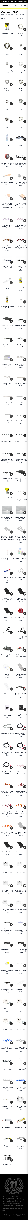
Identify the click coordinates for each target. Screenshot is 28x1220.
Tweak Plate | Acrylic (20, 989)
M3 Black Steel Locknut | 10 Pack (7, 1088)
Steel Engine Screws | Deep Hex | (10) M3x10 (21, 164)
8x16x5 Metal (20, 126)
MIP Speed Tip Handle (7, 182)
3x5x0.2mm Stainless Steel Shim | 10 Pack (20, 871)
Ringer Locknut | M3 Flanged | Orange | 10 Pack (7, 247)
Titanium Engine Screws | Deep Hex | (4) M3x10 (21, 498)
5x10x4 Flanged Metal (21, 108)
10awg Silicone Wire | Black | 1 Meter (7, 772)
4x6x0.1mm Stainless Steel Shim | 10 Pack (7, 891)
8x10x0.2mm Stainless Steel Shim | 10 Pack (21, 1028)
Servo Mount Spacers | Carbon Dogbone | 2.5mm (7, 951)
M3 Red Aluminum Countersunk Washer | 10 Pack (21, 793)
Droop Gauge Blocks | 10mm (7, 384)
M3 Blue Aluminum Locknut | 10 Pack (21, 1088)
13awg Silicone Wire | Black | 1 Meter (7, 753)
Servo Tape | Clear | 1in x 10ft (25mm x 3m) (21, 618)
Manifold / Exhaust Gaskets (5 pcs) (21, 1145)
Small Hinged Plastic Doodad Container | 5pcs (21, 1108)
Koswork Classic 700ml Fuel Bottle (21, 517)
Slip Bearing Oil (7, 1145)
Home (2, 14)
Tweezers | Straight (7, 420)
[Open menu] (25, 5)
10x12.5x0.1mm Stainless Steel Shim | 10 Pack (7, 910)
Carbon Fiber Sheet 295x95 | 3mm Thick (21, 852)
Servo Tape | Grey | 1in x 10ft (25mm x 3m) (7, 164)
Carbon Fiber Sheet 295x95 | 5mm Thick (7, 599)
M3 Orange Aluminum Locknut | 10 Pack (7, 833)
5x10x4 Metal (7, 126)
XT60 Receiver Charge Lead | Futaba (21, 326)
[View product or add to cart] (24, 29)
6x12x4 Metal (20, 89)
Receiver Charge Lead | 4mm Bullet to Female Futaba (21, 695)
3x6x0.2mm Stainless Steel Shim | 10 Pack (7, 1009)
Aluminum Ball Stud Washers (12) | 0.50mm (7, 440)
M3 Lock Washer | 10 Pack (20, 970)
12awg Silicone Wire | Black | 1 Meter (21, 753)
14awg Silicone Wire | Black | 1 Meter (21, 734)
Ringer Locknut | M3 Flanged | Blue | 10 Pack (7, 267)
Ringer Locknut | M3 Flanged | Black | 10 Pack (20, 268)
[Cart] (22, 5)
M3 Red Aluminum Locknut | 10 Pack (21, 772)
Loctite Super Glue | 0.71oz (7, 144)
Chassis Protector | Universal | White (7, 694)
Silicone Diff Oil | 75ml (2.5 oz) (21, 287)
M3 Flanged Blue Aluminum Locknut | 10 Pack (7, 1049)
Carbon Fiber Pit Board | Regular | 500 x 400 (20, 479)
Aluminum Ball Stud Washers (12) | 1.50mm (7, 460)
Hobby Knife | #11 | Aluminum (7, 345)
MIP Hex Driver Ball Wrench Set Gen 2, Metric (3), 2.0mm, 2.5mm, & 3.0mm (7, 205)
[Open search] (16, 6)
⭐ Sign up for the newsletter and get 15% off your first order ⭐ (14, 1)
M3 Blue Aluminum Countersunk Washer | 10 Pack (21, 930)
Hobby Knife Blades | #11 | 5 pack (20, 345)
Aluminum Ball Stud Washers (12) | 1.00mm (21, 440)
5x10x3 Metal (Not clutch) (7, 89)
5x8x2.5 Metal (7, 108)
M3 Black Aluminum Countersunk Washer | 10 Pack (7, 930)
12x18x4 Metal (21, 33)
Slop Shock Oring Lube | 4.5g (7, 970)
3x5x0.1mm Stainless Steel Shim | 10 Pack (7, 871)
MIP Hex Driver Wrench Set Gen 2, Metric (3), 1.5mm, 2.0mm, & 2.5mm (20, 204)
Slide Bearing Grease (20, 1127)
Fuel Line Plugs (21, 306)
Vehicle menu (8, 19)
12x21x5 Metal (7, 53)
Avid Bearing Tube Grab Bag (7, 498)
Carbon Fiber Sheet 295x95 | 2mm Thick (7, 852)
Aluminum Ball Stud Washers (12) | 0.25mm (21, 421)
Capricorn (17, 14)
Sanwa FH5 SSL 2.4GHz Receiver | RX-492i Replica (21, 184)
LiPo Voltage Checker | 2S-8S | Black (21, 714)
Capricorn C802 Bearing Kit (7, 34)
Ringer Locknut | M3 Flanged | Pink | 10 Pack (20, 225)
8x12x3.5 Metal (21, 71)
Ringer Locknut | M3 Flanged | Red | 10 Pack (21, 246)
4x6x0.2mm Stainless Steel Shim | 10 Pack (20, 891)
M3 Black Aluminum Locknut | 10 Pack (7, 1068)
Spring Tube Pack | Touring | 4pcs (21, 1068)
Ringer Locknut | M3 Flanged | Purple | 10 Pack (7, 226)
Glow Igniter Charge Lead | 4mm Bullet (21, 655)
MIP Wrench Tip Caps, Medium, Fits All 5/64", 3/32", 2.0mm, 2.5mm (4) (7, 538)
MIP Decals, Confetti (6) (21, 577)
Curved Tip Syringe (7, 1127)
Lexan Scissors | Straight (20, 637)
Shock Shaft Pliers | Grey (7, 733)
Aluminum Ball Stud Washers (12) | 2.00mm (21, 460)
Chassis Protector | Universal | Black (21, 674)
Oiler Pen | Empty (7, 1106)
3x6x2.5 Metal (20, 53)
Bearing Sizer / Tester (7, 402)
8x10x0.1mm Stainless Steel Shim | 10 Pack (7, 1028)
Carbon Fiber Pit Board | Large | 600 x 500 (7, 326)
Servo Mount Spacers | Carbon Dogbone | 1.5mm (21, 951)
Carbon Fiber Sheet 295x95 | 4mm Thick (21, 599)
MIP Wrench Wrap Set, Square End (21, 559)
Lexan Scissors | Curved (7, 637)
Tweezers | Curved (21, 402)
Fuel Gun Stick (7, 287)
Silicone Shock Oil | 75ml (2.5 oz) (7, 307)
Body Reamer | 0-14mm (21, 383)
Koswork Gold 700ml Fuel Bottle (7, 559)
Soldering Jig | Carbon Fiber (7, 655)
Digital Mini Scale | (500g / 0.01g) (7, 365)
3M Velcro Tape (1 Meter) (20, 144)
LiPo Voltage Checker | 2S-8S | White (7, 714)
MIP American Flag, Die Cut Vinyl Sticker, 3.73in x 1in (7, 579)
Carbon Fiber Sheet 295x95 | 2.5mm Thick (21, 833)
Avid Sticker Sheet (7, 1164)
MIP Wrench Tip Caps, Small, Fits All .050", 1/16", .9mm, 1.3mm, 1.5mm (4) (21, 538)
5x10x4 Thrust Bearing (7, 71)
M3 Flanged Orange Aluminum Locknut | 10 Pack (21, 813)
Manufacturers (9, 14)
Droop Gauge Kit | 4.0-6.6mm (21, 365)
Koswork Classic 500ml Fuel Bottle (7, 517)
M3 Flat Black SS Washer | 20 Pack (7, 990)
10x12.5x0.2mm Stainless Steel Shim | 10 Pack (20, 910)
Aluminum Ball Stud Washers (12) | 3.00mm (7, 479)
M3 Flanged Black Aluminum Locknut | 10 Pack (21, 1049)
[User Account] (19, 6)
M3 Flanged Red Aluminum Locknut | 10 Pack (7, 813)
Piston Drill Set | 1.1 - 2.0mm (7, 674)
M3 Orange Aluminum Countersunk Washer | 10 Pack (7, 793)
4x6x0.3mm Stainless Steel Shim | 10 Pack (20, 1009)
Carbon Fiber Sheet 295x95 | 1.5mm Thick (7, 618)
